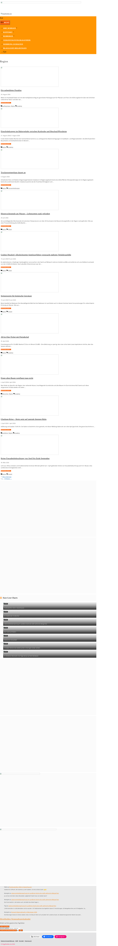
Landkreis (5, 433)
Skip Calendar (5, 926)
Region (13, 106)
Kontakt (21, 941)
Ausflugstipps (6, 106)
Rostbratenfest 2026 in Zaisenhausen (14, 608)
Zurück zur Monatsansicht (8, 930)
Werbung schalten (13, 44)
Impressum (28, 941)
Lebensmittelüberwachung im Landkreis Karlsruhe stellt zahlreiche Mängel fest (25, 624)
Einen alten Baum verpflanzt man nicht (17, 378)
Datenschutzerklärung (7, 941)
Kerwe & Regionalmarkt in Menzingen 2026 (24, 912)
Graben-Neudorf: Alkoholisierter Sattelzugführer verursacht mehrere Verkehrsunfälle (36, 255)
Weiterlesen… (6, 103)
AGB (16, 941)
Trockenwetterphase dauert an (13, 172)
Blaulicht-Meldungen (15, 48)
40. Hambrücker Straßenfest (11, 616)
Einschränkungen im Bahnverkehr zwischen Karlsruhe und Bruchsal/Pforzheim (34, 131)
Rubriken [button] (8, 36)
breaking (19, 106)
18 (5, 479)
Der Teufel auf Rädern (10, 632)
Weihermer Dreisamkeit (10, 640)
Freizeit (10, 312)
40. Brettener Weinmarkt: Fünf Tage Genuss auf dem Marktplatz (21, 656)
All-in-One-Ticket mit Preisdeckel (15, 337)
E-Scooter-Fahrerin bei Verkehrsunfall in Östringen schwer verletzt (22, 648)
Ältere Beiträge (6, 477)
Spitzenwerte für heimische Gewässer (16, 296)
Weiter (9, 479)
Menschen (5, 394)
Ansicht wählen (4, 928)
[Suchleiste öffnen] (1, 18)
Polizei (10, 229)
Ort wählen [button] (9, 28)
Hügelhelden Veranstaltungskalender (15, 919)
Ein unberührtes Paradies (11, 90)
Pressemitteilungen (14, 188)
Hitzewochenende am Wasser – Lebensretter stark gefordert (25, 214)
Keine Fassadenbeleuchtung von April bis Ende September (25, 458)
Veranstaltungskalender (17, 40)
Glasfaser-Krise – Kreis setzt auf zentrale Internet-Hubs (23, 419)
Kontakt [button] (7, 32)
